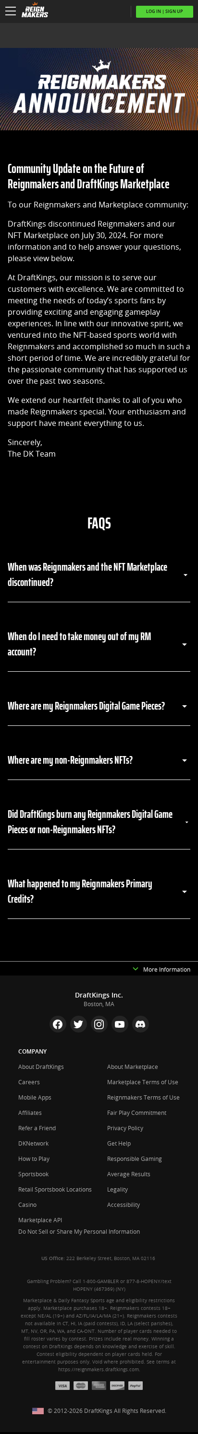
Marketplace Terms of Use (142, 1082)
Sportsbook (33, 1174)
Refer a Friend (37, 1128)
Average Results (128, 1174)
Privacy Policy (125, 1128)
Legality (117, 1189)
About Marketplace (132, 1067)
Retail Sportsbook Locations (55, 1189)
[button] (10, 11)
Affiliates (30, 1113)
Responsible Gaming (134, 1159)
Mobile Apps (34, 1097)
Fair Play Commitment (136, 1113)
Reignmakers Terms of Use (143, 1097)
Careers (29, 1082)
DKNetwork (33, 1143)
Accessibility (123, 1205)
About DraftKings (41, 1067)
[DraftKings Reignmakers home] (32, 11)
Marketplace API (40, 1220)
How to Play (34, 1159)
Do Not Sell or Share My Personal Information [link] (79, 1231)
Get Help (119, 1143)
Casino (27, 1205)
